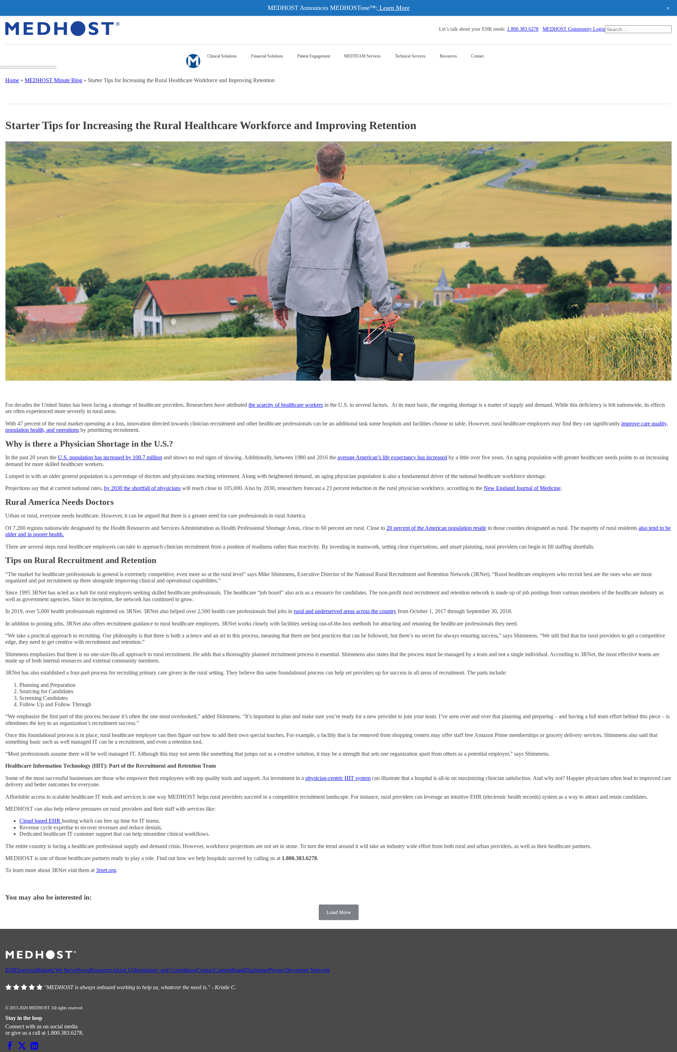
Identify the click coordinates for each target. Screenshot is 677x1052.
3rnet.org (106, 870)
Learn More (394, 7)
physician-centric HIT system (338, 778)
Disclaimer (257, 970)
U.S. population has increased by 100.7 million (110, 457)
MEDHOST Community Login (574, 29)
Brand (238, 970)
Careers (222, 970)
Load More (339, 912)
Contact (205, 970)
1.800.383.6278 (522, 29)
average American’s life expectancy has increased (392, 457)
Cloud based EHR (40, 821)
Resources (101, 970)
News (83, 970)
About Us (123, 970)
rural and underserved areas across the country (345, 611)
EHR (11, 970)
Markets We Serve (56, 970)
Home (12, 80)
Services (26, 970)
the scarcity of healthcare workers (286, 405)
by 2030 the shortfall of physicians (142, 488)
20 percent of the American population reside (436, 528)
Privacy (277, 970)
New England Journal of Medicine (522, 488)
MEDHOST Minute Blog (53, 80)
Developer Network (308, 970)
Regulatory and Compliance (165, 970)
